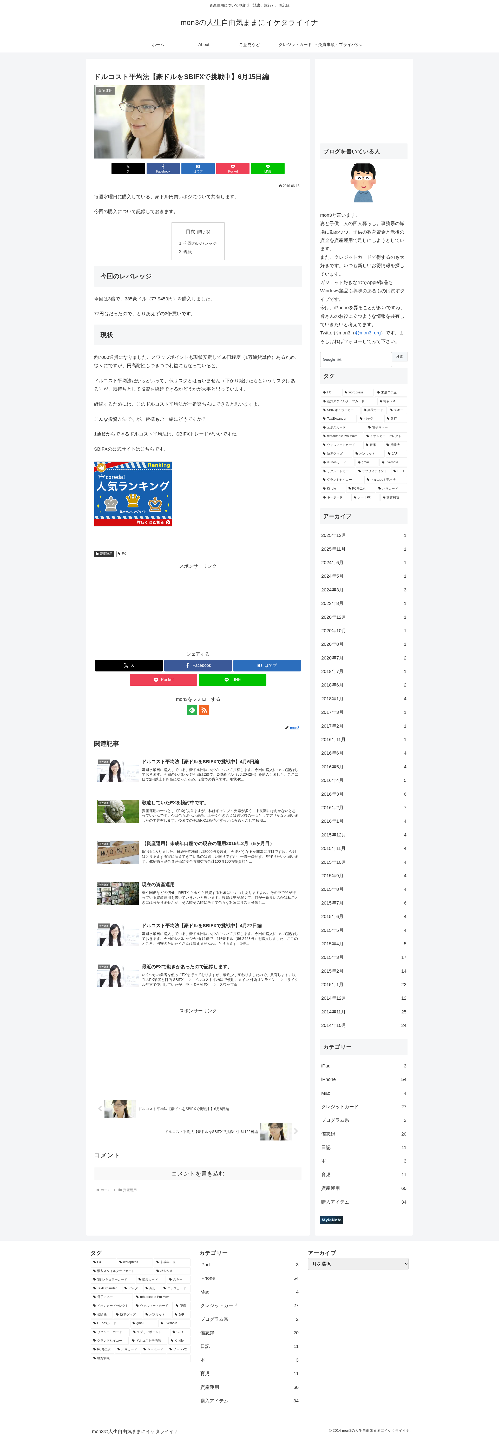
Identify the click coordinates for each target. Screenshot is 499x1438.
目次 (190, 231)
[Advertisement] (198, 607)
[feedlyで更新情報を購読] (192, 710)
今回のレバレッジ (200, 243)
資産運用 (106, 554)
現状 (187, 251)
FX (124, 554)
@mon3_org (368, 332)
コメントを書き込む (198, 1173)
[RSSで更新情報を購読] (204, 710)
